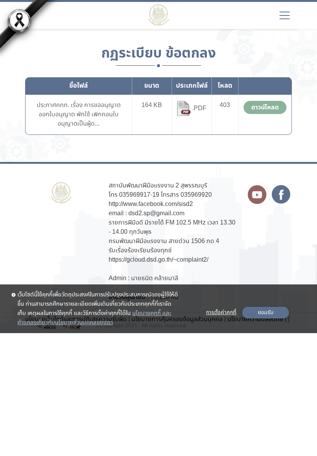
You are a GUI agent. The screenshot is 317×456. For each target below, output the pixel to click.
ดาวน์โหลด (265, 107)
